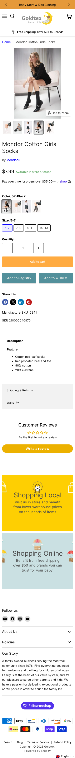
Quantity (8, 239)
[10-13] (44, 232)
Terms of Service (38, 742)
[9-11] (31, 232)
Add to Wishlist (56, 278)
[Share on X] (13, 302)
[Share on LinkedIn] (21, 302)
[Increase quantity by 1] (39, 248)
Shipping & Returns (20, 390)
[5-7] (8, 232)
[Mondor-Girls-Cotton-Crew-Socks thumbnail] (7, 127)
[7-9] (19, 232)
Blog (20, 742)
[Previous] (6, 4)
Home (6, 42)
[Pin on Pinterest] (29, 302)
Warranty (13, 402)
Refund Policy (62, 742)
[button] (65, 756)
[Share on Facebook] (5, 302)
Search (8, 742)
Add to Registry (19, 278)
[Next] (68, 4)
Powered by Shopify (37, 750)
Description (15, 341)
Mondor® (13, 160)
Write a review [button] (37, 449)
